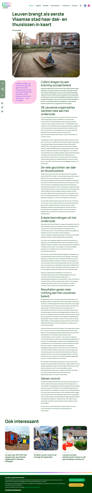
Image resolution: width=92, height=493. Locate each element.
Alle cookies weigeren (76, 485)
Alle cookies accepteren (76, 480)
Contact (74, 5)
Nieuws (31, 5)
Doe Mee (45, 5)
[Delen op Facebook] (2, 103)
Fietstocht (66, 5)
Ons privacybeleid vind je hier (32, 487)
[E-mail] (2, 111)
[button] (80, 5)
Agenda (38, 5)
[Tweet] (2, 107)
